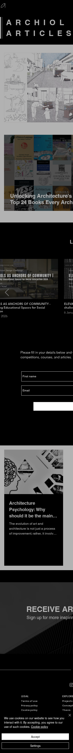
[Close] (67, 718)
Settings (35, 746)
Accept (35, 737)
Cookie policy (39, 727)
